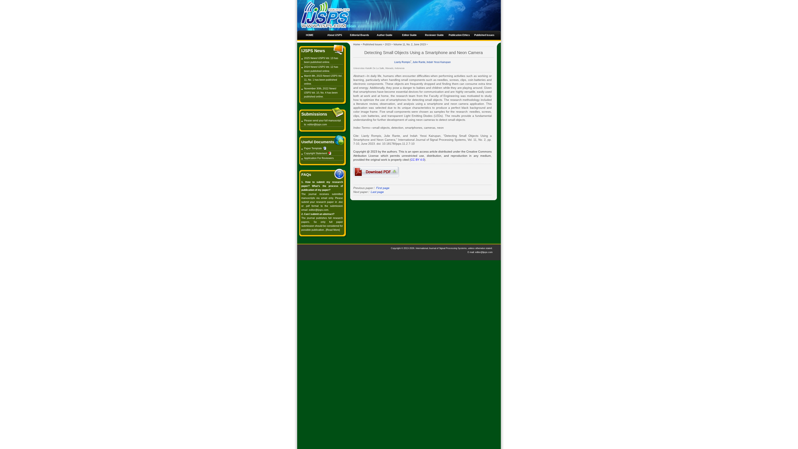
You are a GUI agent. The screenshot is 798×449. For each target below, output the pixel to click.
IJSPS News (313, 50)
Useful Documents (317, 142)
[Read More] (333, 229)
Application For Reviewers (319, 158)
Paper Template (313, 148)
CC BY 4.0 (417, 159)
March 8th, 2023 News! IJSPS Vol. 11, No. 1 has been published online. (323, 79)
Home (356, 44)
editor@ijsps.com (317, 124)
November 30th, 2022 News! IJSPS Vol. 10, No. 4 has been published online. (321, 92)
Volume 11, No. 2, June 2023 (409, 44)
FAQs (306, 175)
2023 (388, 44)
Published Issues (372, 44)
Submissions (314, 114)
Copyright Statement (315, 153)
